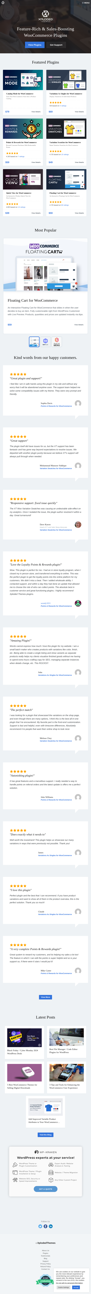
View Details (36, 112)
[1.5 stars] (52, 102)
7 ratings (21, 156)
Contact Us (45, 1269)
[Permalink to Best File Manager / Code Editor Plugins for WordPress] (66, 1037)
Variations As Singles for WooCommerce (55, 675)
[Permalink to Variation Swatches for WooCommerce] (66, 129)
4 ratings (63, 106)
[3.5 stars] (57, 102)
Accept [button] (76, 1287)
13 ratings (21, 207)
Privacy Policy (45, 1264)
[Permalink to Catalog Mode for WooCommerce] (23, 80)
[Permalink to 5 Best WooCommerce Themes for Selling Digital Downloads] (24, 1072)
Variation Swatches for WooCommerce (56, 468)
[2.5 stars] (55, 102)
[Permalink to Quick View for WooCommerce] (23, 179)
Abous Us (45, 1250)
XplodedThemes (46, 1243)
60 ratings (65, 205)
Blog (45, 1258)
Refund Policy (45, 1266)
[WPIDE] (45, 342)
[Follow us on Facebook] (45, 1226)
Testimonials (45, 1256)
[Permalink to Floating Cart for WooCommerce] (66, 179)
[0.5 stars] (50, 102)
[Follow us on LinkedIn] (51, 1226)
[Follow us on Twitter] (40, 1226)
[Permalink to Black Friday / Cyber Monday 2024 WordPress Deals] (24, 1037)
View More (45, 997)
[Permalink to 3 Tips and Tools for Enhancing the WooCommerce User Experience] (66, 1072)
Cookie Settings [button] (63, 1287)
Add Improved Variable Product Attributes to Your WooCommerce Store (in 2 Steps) (43, 1122)
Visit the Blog (46, 1135)
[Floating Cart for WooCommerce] (34, 342)
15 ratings (65, 154)
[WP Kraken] (45, 1171)
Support (45, 1261)
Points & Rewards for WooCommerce (56, 406)
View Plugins (34, 45)
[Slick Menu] (57, 342)
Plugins (45, 1253)
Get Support (56, 45)
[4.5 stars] (60, 102)
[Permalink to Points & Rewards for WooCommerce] (23, 129)
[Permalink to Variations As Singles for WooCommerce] (66, 80)
